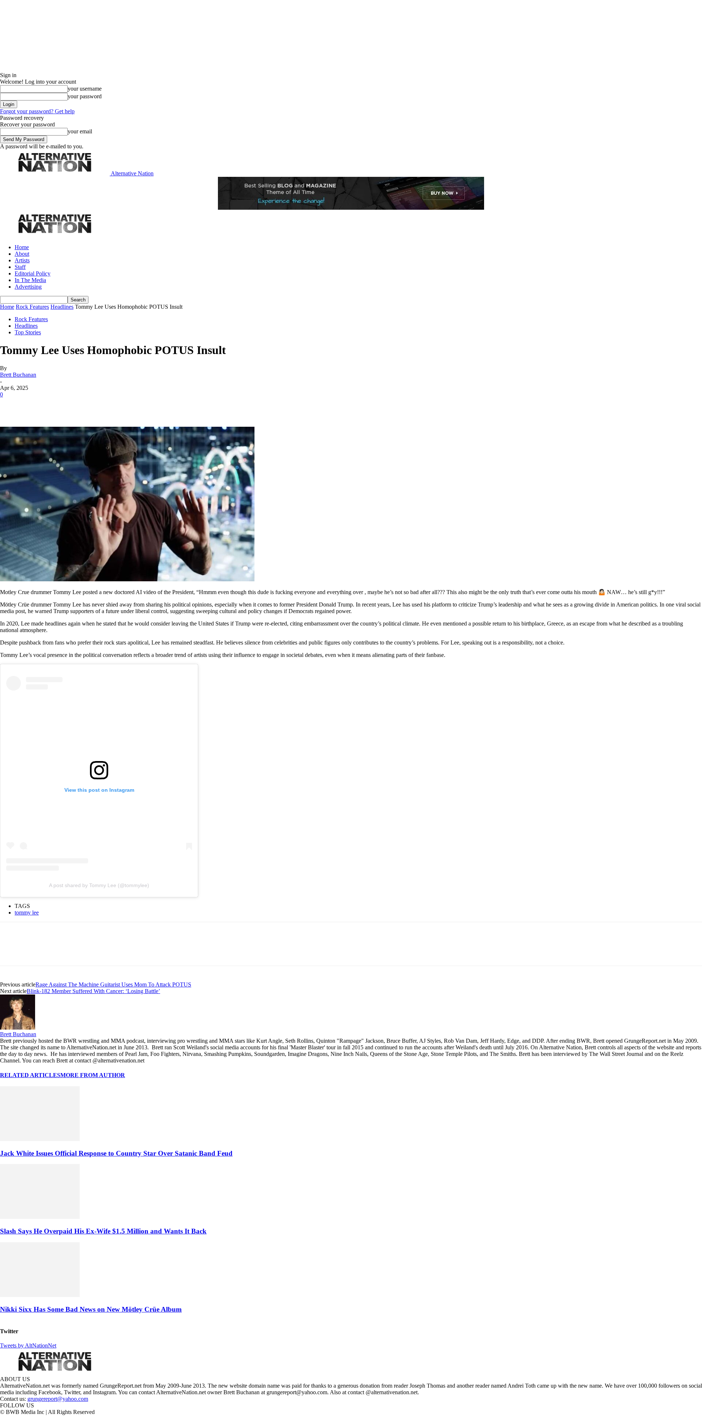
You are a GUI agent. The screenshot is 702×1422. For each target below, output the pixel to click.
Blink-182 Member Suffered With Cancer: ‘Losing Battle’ (93, 991)
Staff (20, 267)
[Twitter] (37, 405)
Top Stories (28, 332)
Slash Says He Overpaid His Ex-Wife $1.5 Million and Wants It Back (103, 1231)
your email (80, 131)
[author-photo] (17, 1027)
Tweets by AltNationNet (28, 1345)
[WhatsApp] (88, 405)
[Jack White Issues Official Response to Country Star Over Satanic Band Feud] (40, 1139)
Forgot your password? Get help (37, 111)
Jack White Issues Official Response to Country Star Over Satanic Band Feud (116, 1153)
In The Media (30, 280)
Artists (22, 260)
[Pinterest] (63, 405)
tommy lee (27, 912)
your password (85, 96)
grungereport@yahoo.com (57, 1399)
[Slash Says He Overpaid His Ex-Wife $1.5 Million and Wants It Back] (40, 1217)
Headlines (61, 307)
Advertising (28, 287)
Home (22, 247)
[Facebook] (11, 405)
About (22, 254)
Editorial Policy (32, 273)
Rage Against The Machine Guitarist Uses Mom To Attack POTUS (113, 984)
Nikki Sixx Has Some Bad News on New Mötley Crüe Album (91, 1309)
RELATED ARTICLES (30, 1075)
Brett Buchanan (18, 375)
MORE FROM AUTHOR (92, 1075)
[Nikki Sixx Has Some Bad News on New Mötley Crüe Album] (40, 1295)
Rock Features (32, 307)
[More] (114, 405)
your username (85, 88)
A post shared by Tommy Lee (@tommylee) (99, 885)
